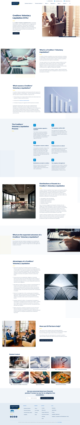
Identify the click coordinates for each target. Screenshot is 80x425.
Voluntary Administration (24, 100)
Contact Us (16, 33)
